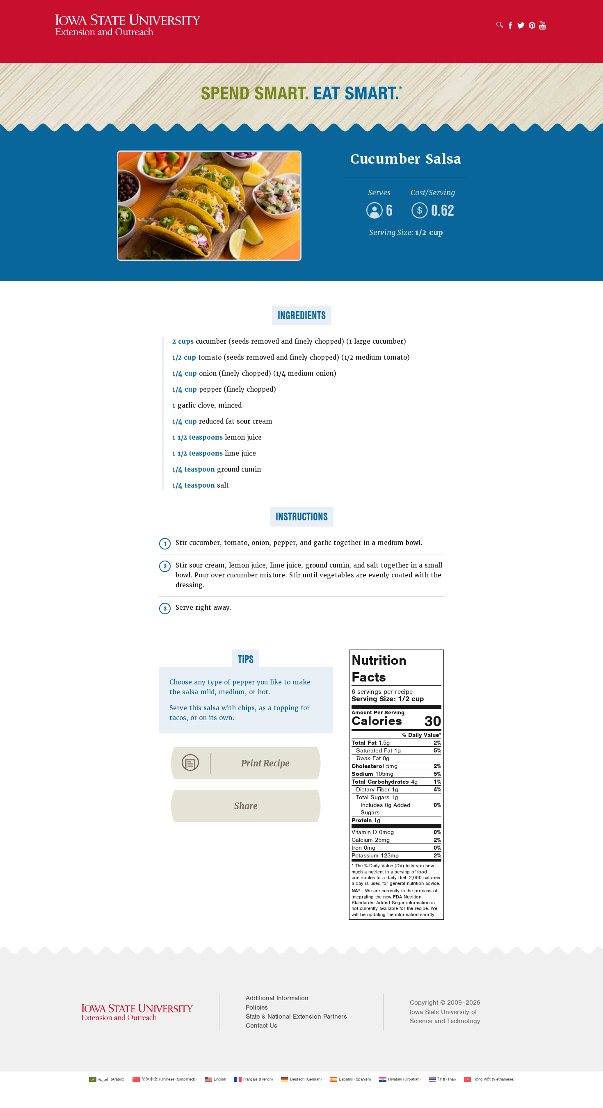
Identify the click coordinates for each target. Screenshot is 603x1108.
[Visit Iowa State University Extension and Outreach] (137, 1012)
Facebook (510, 23)
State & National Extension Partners (296, 1016)
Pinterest (532, 23)
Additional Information (277, 998)
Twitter (521, 23)
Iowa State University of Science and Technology (445, 1016)
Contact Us (261, 1025)
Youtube (543, 23)
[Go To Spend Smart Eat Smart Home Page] (127, 25)
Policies (257, 1007)
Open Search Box (502, 22)
